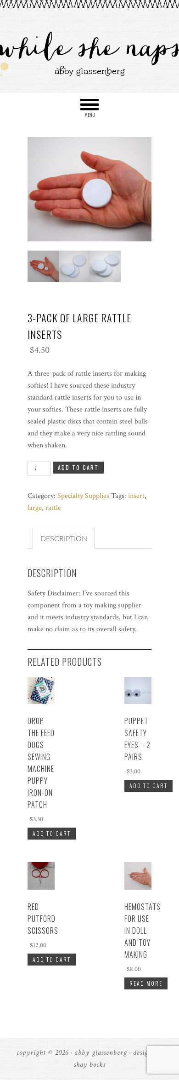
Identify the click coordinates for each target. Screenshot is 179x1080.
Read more (145, 983)
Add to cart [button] (52, 833)
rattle (53, 508)
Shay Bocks (90, 1064)
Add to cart (78, 467)
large (35, 508)
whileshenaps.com (89, 47)
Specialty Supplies (83, 496)
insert (136, 496)
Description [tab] (63, 539)
